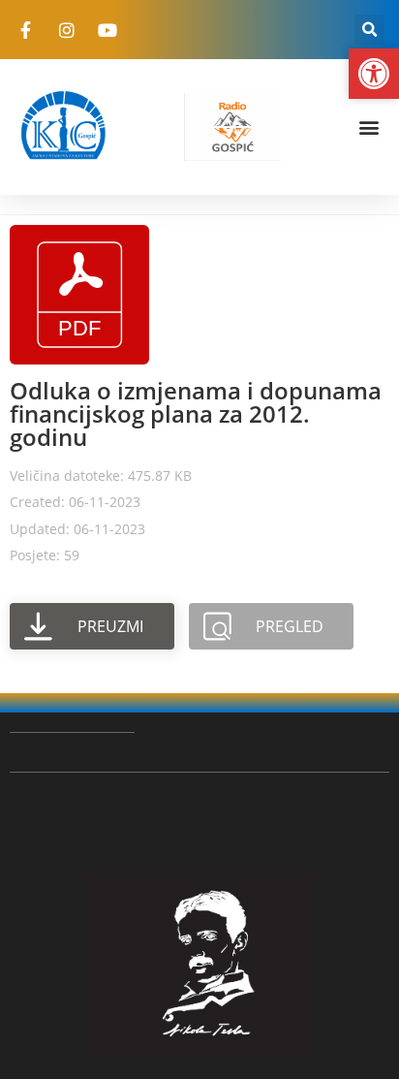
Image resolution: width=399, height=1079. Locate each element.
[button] (369, 30)
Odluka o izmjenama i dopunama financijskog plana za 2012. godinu (196, 413)
